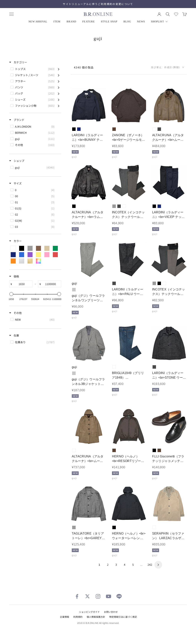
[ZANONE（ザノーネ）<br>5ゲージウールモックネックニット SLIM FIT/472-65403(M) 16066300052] (129, 105)
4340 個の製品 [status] (84, 67)
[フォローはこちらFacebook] (77, 596)
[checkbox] (35, 69)
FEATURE (88, 21)
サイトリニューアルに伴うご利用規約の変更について (98, 4)
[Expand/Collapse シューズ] (58, 99)
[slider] (11, 294)
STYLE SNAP (109, 21)
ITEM (56, 21)
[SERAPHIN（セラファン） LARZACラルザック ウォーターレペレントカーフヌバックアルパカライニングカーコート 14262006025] (169, 504)
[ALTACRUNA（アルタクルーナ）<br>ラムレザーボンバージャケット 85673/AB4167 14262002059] (88, 182)
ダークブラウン (114, 129)
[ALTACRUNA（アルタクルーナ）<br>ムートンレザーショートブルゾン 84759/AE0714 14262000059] (169, 105)
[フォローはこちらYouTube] (108, 596)
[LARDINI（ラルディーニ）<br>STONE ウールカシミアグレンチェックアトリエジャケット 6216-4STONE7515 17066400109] (169, 343)
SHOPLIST (157, 21)
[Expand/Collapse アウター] (58, 81)
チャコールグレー (159, 129)
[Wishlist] (176, 14)
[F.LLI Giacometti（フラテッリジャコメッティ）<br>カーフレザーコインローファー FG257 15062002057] (169, 426)
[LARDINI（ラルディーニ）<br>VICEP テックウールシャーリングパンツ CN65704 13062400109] (169, 182)
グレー (114, 206)
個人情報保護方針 (96, 616)
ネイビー (79, 129)
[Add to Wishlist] (100, 117)
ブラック (74, 129)
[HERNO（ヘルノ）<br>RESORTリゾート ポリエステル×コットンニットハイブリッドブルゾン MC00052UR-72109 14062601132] (129, 426)
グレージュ (124, 206)
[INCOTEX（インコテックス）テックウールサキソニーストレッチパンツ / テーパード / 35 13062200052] (129, 182)
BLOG (127, 21)
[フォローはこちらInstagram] (98, 596)
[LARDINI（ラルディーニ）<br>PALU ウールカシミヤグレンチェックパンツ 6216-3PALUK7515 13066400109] (129, 259)
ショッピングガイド (89, 611)
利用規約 (77, 616)
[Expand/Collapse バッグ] (58, 93)
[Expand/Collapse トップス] (58, 69)
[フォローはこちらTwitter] (87, 596)
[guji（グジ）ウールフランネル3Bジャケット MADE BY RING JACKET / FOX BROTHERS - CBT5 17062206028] (88, 343)
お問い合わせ (111, 611)
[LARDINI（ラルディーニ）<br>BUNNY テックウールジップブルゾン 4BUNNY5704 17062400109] (88, 105)
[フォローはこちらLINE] (119, 596)
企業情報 (64, 616)
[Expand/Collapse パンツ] (58, 87)
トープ (154, 129)
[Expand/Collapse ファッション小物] (58, 106)
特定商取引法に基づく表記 (123, 616)
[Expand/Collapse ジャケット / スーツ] (58, 75)
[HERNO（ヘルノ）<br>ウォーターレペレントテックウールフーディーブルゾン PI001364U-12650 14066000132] (129, 504)
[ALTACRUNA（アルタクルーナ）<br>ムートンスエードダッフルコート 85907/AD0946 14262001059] (88, 426)
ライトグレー (74, 290)
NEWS (141, 21)
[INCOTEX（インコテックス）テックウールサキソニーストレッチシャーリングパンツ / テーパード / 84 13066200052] (169, 259)
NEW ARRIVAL (38, 21)
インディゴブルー (114, 367)
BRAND (71, 21)
